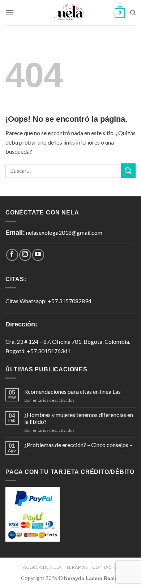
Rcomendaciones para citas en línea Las (72, 391)
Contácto (105, 567)
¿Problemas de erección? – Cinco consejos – (78, 444)
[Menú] (9, 12)
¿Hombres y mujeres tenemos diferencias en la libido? (78, 418)
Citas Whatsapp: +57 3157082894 (48, 300)
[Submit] (128, 170)
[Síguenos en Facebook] (12, 255)
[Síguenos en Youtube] (38, 255)
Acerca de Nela (42, 567)
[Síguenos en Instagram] (25, 255)
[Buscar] (133, 13)
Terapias (76, 567)
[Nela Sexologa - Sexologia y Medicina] (70, 13)
